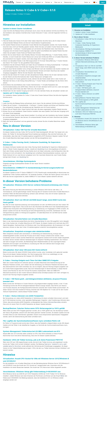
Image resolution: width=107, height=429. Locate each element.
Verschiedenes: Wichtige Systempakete (87, 49)
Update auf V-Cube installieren (85, 34)
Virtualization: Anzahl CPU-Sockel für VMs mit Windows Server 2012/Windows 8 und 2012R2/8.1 (88, 120)
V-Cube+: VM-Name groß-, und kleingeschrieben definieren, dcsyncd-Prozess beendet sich (87, 90)
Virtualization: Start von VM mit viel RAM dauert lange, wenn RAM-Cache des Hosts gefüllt (88, 68)
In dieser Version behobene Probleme (86, 58)
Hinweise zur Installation (82, 30)
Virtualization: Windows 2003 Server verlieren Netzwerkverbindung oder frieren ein (88, 62)
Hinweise (77, 116)
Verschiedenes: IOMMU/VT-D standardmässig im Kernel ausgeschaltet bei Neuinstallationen (88, 53)
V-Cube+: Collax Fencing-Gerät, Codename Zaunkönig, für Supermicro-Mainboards (87, 45)
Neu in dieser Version (81, 37)
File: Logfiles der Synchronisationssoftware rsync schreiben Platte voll (88, 104)
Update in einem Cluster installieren (86, 32)
